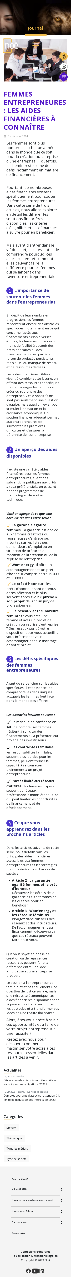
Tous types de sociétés (36, 1091)
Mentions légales (46, 1256)
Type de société (16, 1159)
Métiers (11, 1128)
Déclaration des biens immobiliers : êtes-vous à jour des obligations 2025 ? (30, 1082)
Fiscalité (20, 1076)
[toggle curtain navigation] (35, 44)
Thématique (14, 1138)
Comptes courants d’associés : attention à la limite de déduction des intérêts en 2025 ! (32, 1098)
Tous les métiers (17, 1148)
